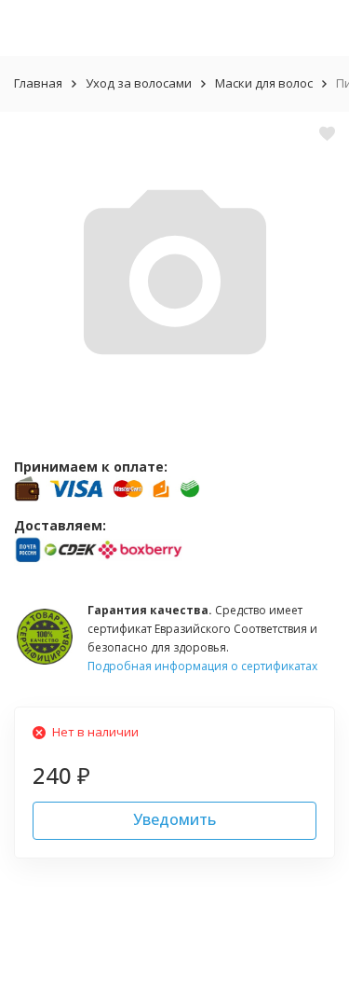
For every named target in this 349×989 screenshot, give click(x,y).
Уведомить (174, 819)
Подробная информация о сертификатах (202, 666)
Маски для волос (264, 83)
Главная (38, 83)
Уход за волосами (139, 83)
